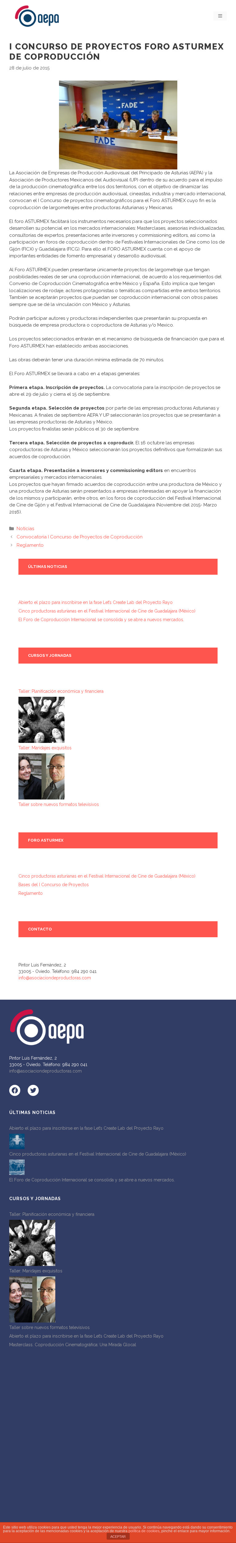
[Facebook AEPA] (14, 1090)
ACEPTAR (118, 1536)
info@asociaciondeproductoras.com (54, 977)
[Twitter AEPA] (33, 1090)
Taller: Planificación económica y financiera (61, 691)
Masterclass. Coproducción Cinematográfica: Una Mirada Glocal (72, 1344)
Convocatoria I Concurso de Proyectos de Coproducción (80, 537)
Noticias (25, 528)
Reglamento (30, 545)
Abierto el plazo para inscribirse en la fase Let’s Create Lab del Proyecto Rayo (95, 602)
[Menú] (220, 16)
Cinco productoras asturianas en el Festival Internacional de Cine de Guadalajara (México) (106, 611)
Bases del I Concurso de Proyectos (53, 884)
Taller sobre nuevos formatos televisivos (58, 804)
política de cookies (143, 1531)
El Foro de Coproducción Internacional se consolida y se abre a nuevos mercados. (101, 619)
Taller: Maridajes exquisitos (45, 747)
